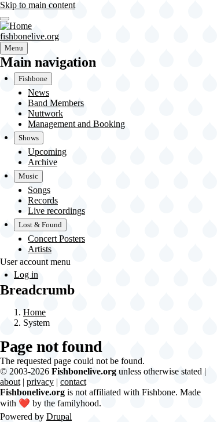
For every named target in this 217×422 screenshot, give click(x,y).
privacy (40, 382)
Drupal (59, 416)
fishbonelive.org (29, 36)
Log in (26, 274)
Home (34, 312)
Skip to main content (37, 5)
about (10, 382)
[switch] (4, 18)
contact (73, 382)
